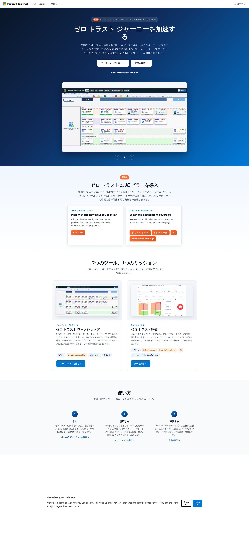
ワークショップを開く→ (71, 363)
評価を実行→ (140, 363)
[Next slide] (132, 157)
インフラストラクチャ (140, 232)
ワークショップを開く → (113, 63)
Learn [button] (42, 3)
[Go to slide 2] (124, 157)
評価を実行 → (141, 63)
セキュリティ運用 (160, 232)
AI (173, 232)
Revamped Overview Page (143, 239)
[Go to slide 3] (126, 157)
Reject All (186, 503)
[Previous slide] (117, 157)
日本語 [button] (240, 3)
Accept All (197, 503)
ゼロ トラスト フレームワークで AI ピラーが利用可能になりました (125, 19)
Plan (34, 3)
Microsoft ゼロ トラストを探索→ (74, 437)
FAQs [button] (52, 3)
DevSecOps (78, 232)
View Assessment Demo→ (124, 72)
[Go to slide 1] (122, 157)
